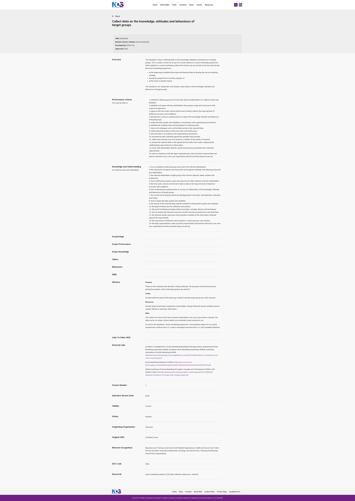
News (191, 5)
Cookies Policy (209, 492)
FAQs (174, 5)
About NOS (198, 492)
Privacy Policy (222, 492)
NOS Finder (164, 5)
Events (199, 5)
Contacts (182, 5)
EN (236, 5)
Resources (209, 5)
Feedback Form (234, 492)
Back (117, 16)
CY (240, 5)
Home (155, 5)
